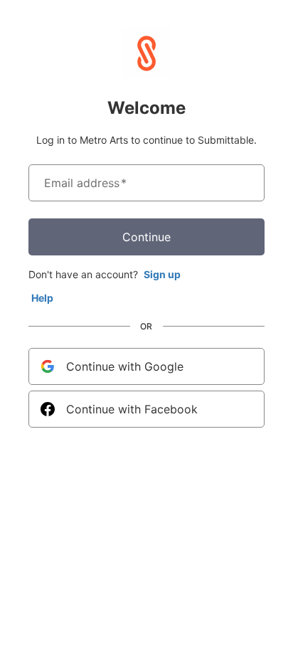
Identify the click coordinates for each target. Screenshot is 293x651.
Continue (146, 237)
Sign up (162, 274)
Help (42, 298)
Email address (85, 182)
